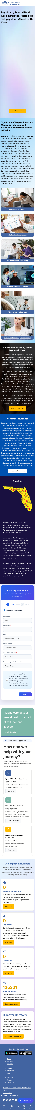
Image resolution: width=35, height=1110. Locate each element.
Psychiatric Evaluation (17, 209)
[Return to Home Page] (10, 2)
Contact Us (10, 1082)
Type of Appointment (9, 653)
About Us (10, 1061)
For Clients (10, 1070)
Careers (9, 1080)
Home (9, 1059)
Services (10, 1064)
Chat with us (27, 1100)
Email (4, 634)
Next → (25, 694)
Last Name (6, 625)
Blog (8, 1073)
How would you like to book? (12, 662)
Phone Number (7, 643)
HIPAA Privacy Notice (10, 1095)
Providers (10, 1068)
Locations (10, 1077)
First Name (6, 616)
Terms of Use (7, 1093)
